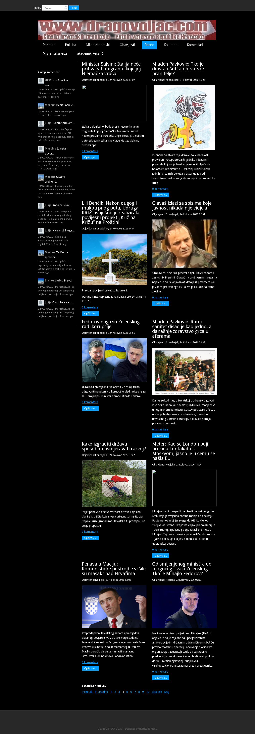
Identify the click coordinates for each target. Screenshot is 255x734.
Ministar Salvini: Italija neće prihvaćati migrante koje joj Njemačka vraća (111, 68)
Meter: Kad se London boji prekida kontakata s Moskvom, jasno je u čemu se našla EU (183, 451)
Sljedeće (157, 691)
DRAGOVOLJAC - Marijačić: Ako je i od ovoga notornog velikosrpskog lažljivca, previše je (56, 290)
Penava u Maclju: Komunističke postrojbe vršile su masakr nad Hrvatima (114, 568)
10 (147, 691)
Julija (48, 123)
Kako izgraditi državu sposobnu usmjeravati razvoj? (114, 446)
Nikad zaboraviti (98, 45)
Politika (70, 45)
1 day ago (54, 96)
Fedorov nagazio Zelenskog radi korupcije (111, 324)
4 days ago (60, 115)
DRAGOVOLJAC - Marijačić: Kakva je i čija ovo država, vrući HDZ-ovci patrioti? (56, 93)
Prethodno (101, 691)
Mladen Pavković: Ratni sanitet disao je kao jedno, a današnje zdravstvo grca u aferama (182, 329)
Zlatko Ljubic (54, 280)
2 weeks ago (50, 168)
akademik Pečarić (90, 53)
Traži (74, 7)
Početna (49, 45)
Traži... (37, 7)
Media (154, 728)
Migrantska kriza (55, 53)
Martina (50, 148)
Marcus (50, 105)
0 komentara (90, 151)
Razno (149, 45)
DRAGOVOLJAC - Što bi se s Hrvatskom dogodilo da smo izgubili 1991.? (53, 240)
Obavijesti (127, 45)
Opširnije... (90, 157)
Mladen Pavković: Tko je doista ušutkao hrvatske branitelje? (178, 68)
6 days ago (54, 140)
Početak (87, 691)
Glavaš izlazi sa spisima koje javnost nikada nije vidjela (182, 205)
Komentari (195, 45)
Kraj (166, 691)
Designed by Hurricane (138, 728)
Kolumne (170, 45)
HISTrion (51, 80)
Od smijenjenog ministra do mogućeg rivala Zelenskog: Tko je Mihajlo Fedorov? (182, 568)
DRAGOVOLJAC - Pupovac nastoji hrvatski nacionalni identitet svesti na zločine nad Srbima (56, 190)
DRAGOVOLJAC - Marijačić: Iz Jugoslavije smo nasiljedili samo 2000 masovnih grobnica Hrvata (55, 265)
